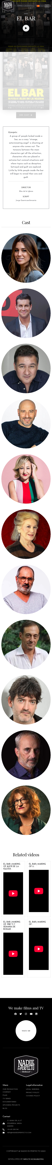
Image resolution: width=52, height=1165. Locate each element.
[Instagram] (26, 1014)
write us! (26, 1031)
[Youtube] (31, 1014)
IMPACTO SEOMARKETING (33, 1159)
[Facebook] (15, 1014)
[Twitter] (21, 1014)
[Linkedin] (36, 1014)
